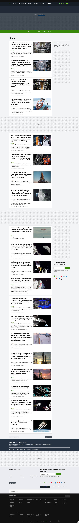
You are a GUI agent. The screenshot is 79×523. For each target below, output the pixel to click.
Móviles (11, 474)
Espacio (12, 50)
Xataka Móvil (12, 502)
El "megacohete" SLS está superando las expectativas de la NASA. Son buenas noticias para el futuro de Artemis (21, 174)
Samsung (29, 449)
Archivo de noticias (15, 437)
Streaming (17, 449)
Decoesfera (56, 502)
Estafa (63, 45)
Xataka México (12, 514)
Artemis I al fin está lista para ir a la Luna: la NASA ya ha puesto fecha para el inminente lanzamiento (21, 372)
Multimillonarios (63, 46)
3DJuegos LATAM (21, 514)
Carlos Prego (16, 185)
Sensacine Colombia (29, 516)
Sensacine (29, 500)
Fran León (15, 114)
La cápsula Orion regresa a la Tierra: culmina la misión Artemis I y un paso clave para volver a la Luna (21, 230)
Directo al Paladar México (39, 515)
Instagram (65, 3)
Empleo (21, 479)
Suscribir (67, 268)
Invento (58, 44)
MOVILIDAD (36, 3)
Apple (25, 449)
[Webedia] (67, 1)
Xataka (11, 500)
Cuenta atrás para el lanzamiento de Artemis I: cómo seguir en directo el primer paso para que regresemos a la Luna (21, 355)
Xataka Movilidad (33, 474)
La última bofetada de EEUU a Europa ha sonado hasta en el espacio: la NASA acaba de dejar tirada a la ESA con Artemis (21, 63)
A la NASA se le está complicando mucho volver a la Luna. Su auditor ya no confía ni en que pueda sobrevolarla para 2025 (21, 157)
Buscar (67, 491)
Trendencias (56, 500)
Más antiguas (48, 437)
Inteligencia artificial (35, 449)
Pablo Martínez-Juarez (17, 206)
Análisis (21, 449)
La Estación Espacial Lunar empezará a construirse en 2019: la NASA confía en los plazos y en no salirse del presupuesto (21, 403)
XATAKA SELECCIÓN (22, 3)
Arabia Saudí (56, 45)
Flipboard (57, 279)
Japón (55, 47)
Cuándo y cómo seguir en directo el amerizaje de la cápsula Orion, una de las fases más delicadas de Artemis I (21, 246)
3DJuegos (20, 500)
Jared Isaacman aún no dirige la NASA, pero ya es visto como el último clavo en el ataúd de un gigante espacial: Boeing (21, 138)
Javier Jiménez (16, 348)
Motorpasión (47, 500)
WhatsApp (59, 3)
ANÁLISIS (14, 3)
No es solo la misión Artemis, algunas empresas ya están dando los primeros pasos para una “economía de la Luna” (21, 192)
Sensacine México (30, 514)
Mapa (58, 46)
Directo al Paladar (39, 500)
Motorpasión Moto (48, 502)
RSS (54, 279)
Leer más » (20, 54)
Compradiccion (56, 503)
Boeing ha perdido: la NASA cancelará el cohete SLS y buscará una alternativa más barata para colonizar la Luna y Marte (21, 83)
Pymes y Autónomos (64, 503)
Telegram (63, 3)
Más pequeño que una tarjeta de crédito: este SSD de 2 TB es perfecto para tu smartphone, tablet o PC (21, 101)
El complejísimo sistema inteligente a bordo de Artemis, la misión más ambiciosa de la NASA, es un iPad (21, 301)
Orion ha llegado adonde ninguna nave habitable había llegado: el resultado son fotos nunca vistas (21, 280)
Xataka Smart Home (12, 506)
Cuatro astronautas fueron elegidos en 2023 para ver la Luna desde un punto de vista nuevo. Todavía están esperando (21, 45)
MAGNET (42, 3)
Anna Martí (15, 416)
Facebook (59, 276)
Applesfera (11, 503)
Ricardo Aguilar (16, 312)
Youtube (67, 3)
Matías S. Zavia (15, 56)
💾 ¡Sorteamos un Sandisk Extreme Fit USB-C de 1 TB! (38, 31)
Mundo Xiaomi (12, 507)
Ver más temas (13, 483)
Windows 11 (32, 479)
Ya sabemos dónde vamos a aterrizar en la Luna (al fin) (20, 387)
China (54, 44)
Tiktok (61, 3)
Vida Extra (20, 502)
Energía (21, 474)
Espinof (28, 502)
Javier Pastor (16, 431)
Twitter (69, 3)
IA (59, 45)
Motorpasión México (47, 515)
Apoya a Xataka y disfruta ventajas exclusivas (58, 486)
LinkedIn (59, 279)
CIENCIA (29, 3)
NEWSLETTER (48, 3)
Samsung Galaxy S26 (64, 44)
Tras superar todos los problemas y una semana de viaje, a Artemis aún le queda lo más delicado (22, 318)
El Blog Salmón (65, 500)
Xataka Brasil (12, 516)
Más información (47, 521)
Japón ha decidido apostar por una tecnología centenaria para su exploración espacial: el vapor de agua (21, 264)
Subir (66, 495)
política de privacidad (55, 476)
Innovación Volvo (41, 14)
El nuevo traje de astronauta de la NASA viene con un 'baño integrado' (21, 422)
